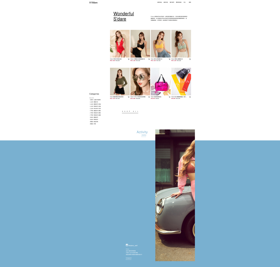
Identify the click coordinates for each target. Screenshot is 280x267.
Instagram (129, 258)
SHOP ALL (131, 111)
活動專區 (143, 135)
